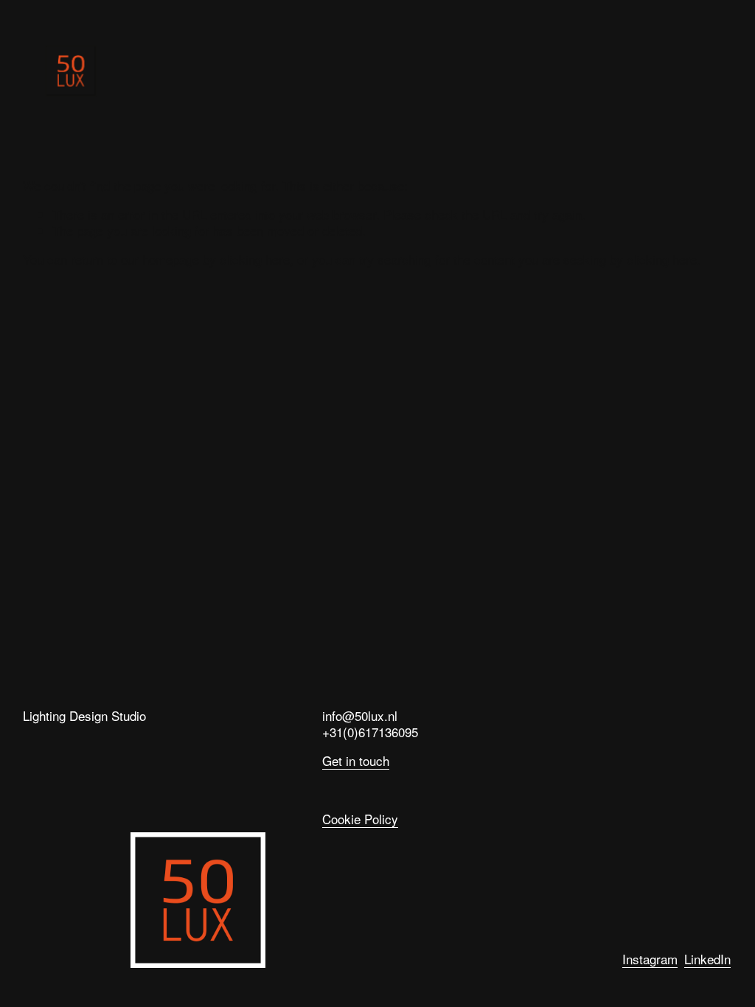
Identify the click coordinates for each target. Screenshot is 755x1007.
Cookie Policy (360, 819)
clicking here (255, 259)
